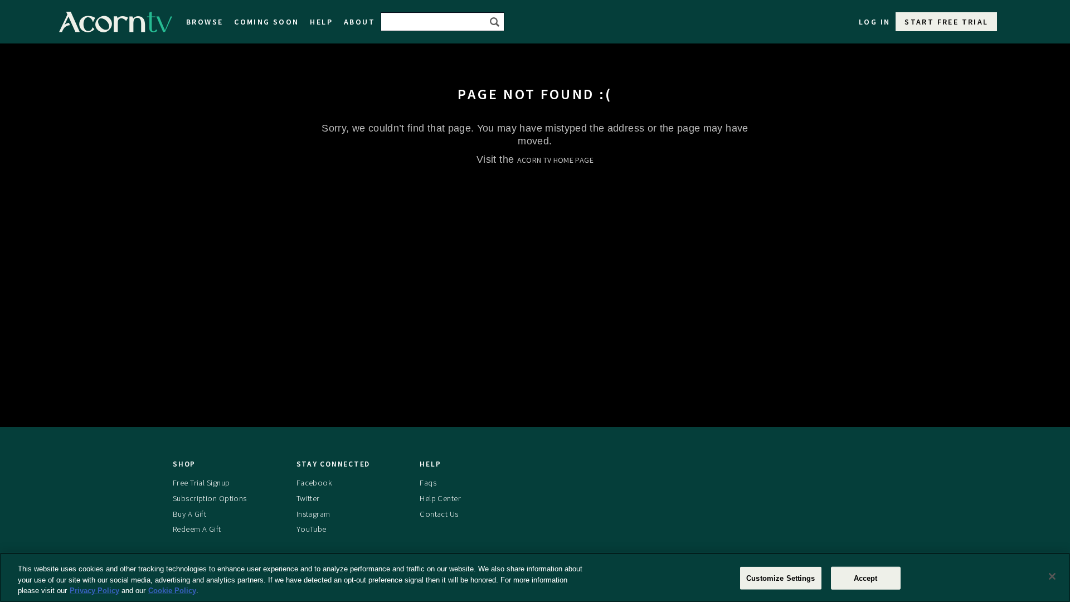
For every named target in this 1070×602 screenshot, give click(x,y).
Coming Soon (266, 22)
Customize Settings (780, 578)
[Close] (1052, 576)
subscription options (210, 498)
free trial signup (201, 483)
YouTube (311, 529)
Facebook (314, 483)
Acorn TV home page (555, 160)
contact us (439, 514)
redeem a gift (197, 529)
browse (204, 22)
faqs (428, 483)
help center (440, 498)
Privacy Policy (94, 590)
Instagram (313, 514)
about (359, 22)
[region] (535, 577)
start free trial (946, 22)
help (321, 22)
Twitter (308, 498)
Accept (866, 578)
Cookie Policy (172, 590)
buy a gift (189, 514)
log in (874, 22)
